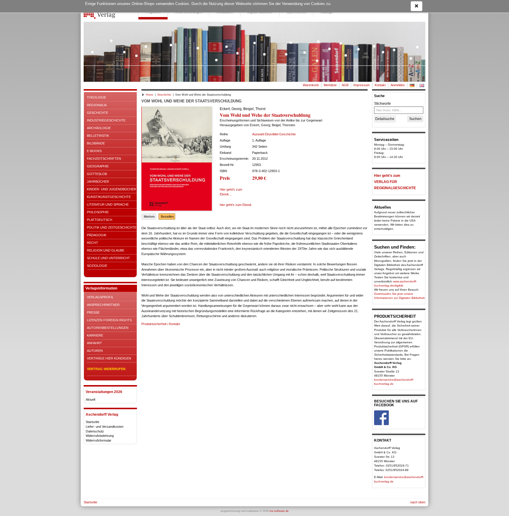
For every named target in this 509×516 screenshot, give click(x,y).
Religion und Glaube (105, 250)
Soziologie (97, 265)
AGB (345, 85)
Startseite (92, 422)
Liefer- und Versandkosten (104, 426)
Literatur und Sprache (108, 204)
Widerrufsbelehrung (100, 435)
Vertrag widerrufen (106, 369)
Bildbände (96, 143)
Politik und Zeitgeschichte (111, 227)
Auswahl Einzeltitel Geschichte (274, 134)
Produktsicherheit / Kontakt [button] (160, 324)
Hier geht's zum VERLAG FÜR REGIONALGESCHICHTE (395, 182)
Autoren (95, 350)
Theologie (96, 97)
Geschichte (97, 112)
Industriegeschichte (106, 120)
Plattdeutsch (99, 220)
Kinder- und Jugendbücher (111, 189)
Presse (93, 312)
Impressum (361, 85)
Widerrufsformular (98, 440)
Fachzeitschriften (104, 158)
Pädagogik (96, 235)
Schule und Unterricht (108, 258)
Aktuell (90, 399)
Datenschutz (95, 431)
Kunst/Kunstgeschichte (109, 197)
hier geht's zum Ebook (236, 205)
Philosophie (98, 212)
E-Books (94, 151)
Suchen (415, 119)
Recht (92, 242)
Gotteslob (97, 174)
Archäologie (99, 128)
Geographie (98, 166)
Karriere (95, 335)
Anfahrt (94, 343)
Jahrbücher (98, 181)
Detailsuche (384, 119)
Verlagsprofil (100, 297)
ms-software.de (279, 511)
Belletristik (98, 135)
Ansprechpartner (103, 305)
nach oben (417, 502)
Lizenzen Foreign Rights (109, 320)
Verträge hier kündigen (109, 358)
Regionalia (97, 105)
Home (149, 94)
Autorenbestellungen (107, 327)
